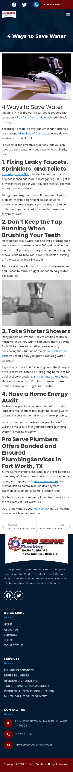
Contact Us (14, 645)
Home (8, 624)
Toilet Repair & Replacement (26, 686)
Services (11, 635)
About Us (11, 629)
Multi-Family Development (25, 696)
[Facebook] (14, 4)
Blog (8, 640)
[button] (68, 14)
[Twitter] (24, 4)
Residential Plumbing (21, 681)
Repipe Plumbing (16, 675)
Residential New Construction (29, 691)
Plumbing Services (19, 670)
